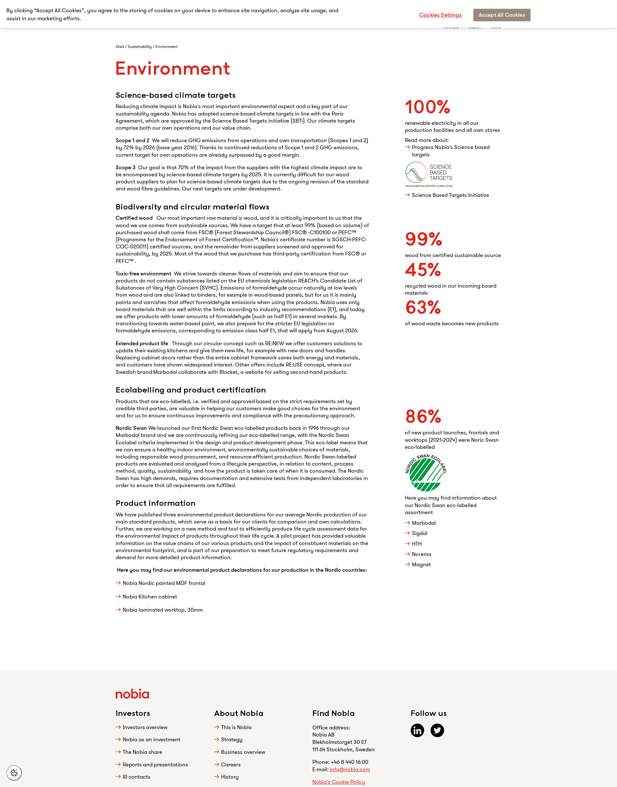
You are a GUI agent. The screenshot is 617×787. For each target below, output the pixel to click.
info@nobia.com (350, 769)
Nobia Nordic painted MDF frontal (164, 582)
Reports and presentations (155, 764)
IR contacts (136, 776)
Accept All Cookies (502, 14)
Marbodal (424, 522)
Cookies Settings (440, 14)
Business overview (243, 751)
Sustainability (140, 46)
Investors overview (145, 727)
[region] (308, 14)
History (230, 776)
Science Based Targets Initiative (451, 194)
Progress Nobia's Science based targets (451, 151)
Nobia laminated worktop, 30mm (163, 609)
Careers (231, 764)
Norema (421, 554)
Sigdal (419, 533)
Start (120, 46)
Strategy (232, 739)
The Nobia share (142, 751)
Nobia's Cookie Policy (338, 781)
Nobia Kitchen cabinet (150, 596)
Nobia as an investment (151, 739)
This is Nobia (236, 727)
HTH (417, 543)
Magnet (422, 564)
